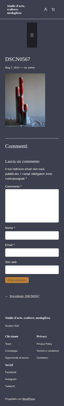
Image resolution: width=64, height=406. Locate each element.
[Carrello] (53, 9)
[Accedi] (45, 9)
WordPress (28, 398)
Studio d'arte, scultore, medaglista (16, 9)
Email (10, 245)
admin (31, 67)
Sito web (11, 262)
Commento (13, 186)
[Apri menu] (32, 35)
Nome (10, 228)
